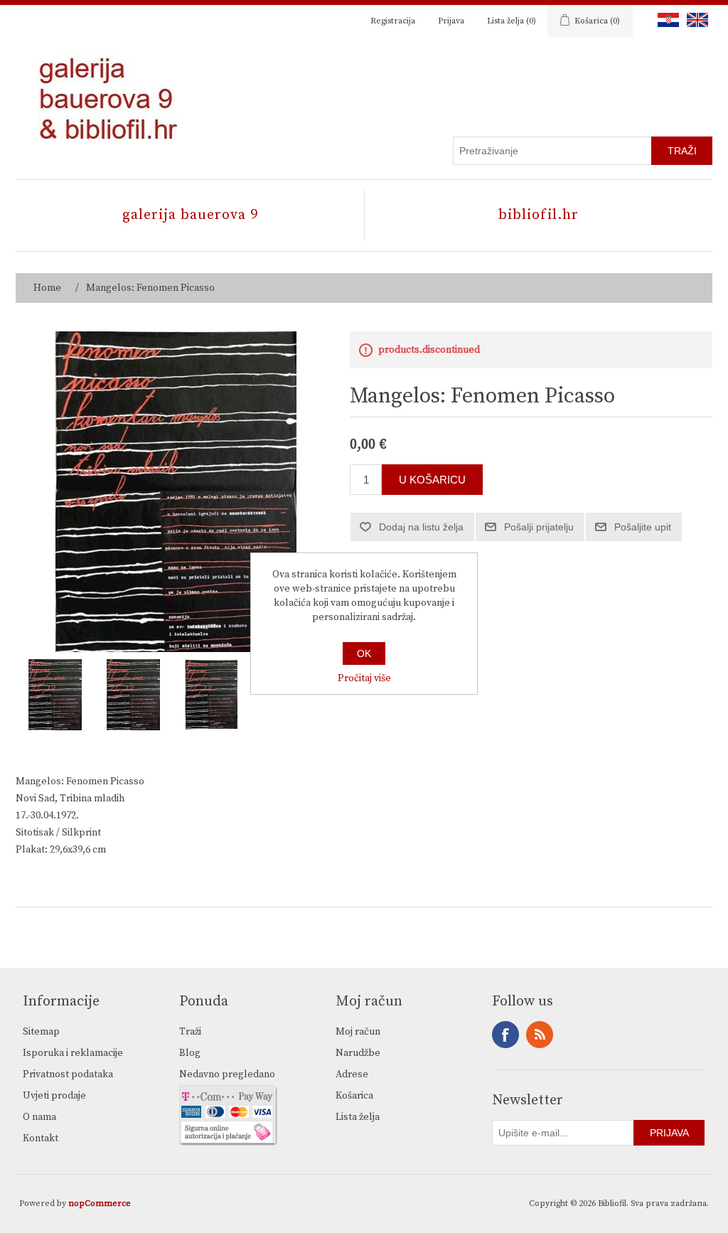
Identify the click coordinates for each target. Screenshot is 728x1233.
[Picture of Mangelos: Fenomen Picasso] (54, 694)
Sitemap (41, 1031)
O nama (39, 1117)
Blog (189, 1053)
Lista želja (358, 1117)
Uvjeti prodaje (54, 1095)
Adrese (352, 1074)
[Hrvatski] (665, 20)
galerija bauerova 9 (190, 215)
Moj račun (358, 1031)
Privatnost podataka (68, 1074)
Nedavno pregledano (227, 1074)
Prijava (451, 21)
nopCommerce (99, 1203)
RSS (539, 1034)
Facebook (505, 1034)
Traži (190, 1031)
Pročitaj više (364, 678)
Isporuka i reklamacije (73, 1053)
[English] (694, 20)
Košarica (354, 1095)
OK (364, 653)
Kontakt (40, 1138)
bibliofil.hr (538, 215)
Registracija (392, 21)
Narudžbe (358, 1053)
